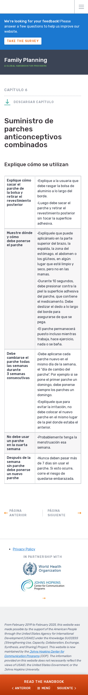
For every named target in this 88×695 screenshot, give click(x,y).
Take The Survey (23, 41)
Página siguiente (57, 513)
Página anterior (18, 513)
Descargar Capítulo (33, 102)
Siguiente (65, 688)
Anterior (23, 688)
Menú (81, 7)
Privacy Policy (24, 549)
